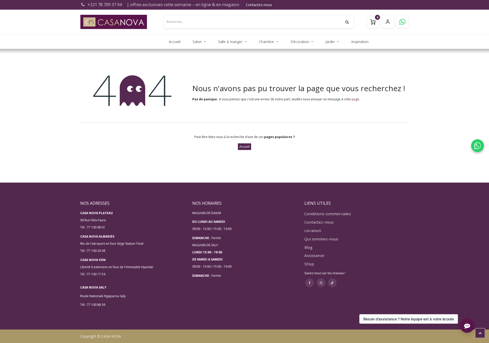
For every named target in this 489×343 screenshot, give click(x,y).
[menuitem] (174, 41)
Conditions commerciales (327, 213)
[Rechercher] (349, 22)
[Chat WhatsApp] (477, 145)
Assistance (314, 255)
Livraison (312, 230)
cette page (351, 99)
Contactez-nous (259, 4)
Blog (308, 247)
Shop (309, 263)
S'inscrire (387, 22)
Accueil (244, 146)
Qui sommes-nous (321, 238)
